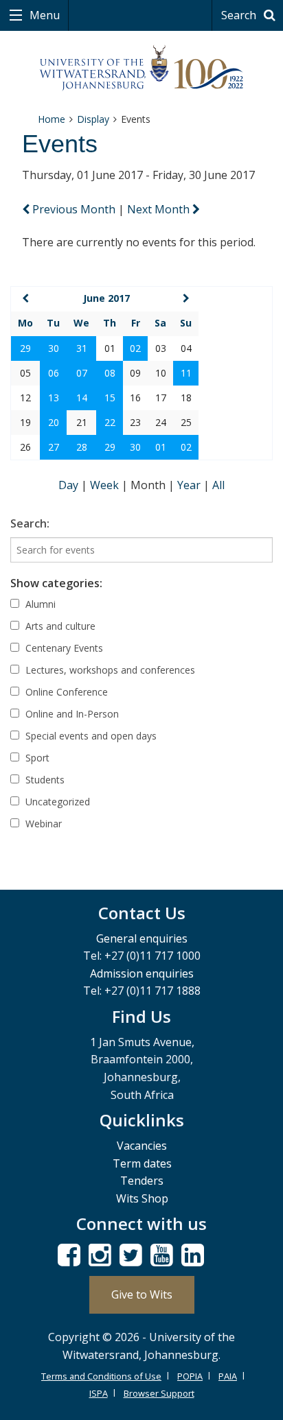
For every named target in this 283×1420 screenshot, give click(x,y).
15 (109, 397)
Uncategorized (56, 801)
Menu (43, 15)
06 (53, 372)
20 (53, 422)
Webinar (42, 823)
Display (93, 119)
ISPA (98, 1393)
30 (53, 348)
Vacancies (142, 1145)
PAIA (227, 1376)
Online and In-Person (71, 713)
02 (135, 348)
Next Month (159, 209)
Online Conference (65, 691)
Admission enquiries (142, 973)
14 (81, 397)
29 (25, 348)
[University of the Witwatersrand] (142, 68)
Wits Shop (142, 1198)
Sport (36, 757)
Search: (29, 523)
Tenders (141, 1180)
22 (109, 422)
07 (81, 372)
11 (186, 372)
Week (106, 485)
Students (44, 779)
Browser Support (159, 1393)
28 (81, 446)
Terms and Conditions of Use (101, 1376)
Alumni (39, 604)
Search (240, 15)
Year (190, 485)
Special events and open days (90, 735)
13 (53, 397)
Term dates (142, 1163)
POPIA (190, 1376)
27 (53, 446)
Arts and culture (59, 625)
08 (109, 372)
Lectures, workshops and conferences (109, 669)
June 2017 (106, 298)
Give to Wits (141, 1294)
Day (69, 485)
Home (51, 119)
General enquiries (142, 938)
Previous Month (74, 209)
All (218, 485)
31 (81, 348)
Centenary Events (63, 647)
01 (160, 446)
